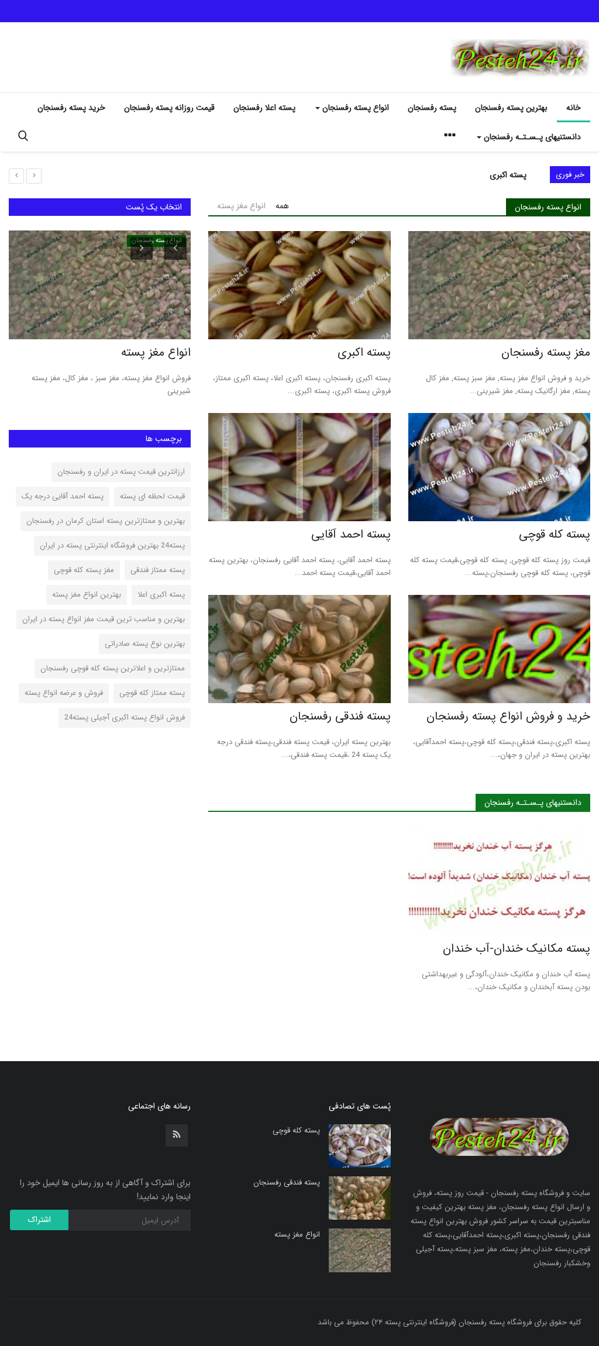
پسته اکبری (364, 352)
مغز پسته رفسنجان (545, 352)
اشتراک (39, 1219)
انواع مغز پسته (156, 352)
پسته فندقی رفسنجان (340, 716)
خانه (573, 107)
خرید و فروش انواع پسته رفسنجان (508, 716)
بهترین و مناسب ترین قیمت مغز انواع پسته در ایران (103, 619)
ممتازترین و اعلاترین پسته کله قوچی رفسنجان (112, 668)
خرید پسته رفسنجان (71, 107)
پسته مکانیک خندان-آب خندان (516, 948)
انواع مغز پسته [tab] (241, 205)
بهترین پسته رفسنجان (511, 107)
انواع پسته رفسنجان (548, 207)
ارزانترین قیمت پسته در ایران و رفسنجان (121, 472)
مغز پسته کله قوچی (84, 570)
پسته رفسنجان (432, 107)
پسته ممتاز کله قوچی (152, 693)
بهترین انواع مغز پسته (86, 594)
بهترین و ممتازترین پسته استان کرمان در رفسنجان (105, 521)
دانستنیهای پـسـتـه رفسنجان (532, 802)
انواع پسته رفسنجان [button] (354, 107)
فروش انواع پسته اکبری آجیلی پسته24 (124, 717)
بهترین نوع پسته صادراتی (145, 644)
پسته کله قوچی (501, 174)
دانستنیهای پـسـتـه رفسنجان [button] (531, 136)
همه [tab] (282, 205)
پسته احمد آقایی (350, 534)
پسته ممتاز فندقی (157, 570)
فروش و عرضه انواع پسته (64, 693)
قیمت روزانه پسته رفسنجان (169, 107)
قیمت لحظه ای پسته (152, 496)
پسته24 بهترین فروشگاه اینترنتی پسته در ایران (112, 545)
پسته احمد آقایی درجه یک (63, 496)
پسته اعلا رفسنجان (264, 107)
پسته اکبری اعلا (161, 594)
